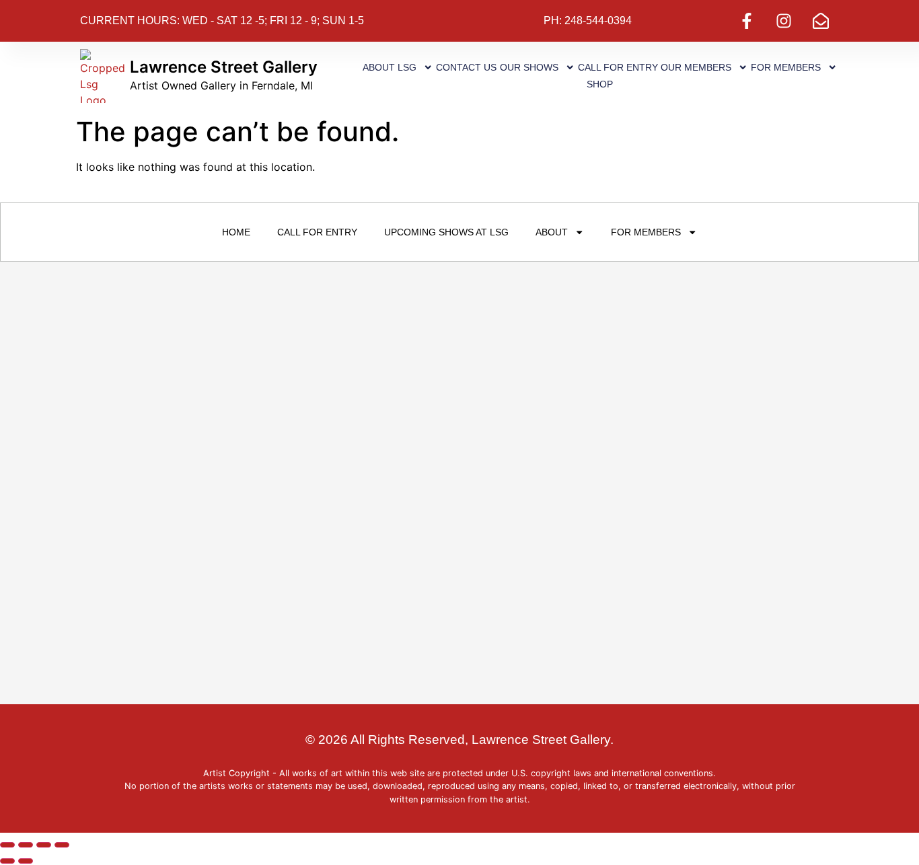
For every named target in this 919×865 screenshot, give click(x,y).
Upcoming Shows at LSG (446, 232)
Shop (600, 84)
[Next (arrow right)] (25, 861)
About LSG (389, 67)
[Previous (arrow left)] (7, 861)
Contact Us (466, 67)
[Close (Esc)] (61, 845)
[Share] (43, 845)
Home (236, 232)
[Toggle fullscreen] (25, 845)
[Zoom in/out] (7, 845)
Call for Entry (618, 67)
